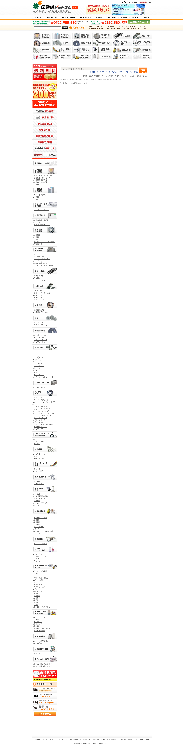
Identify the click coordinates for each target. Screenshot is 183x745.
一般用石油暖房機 (40, 180)
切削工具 (37, 533)
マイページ (106, 72)
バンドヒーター (39, 529)
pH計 (36, 605)
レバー (36, 352)
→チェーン (119, 26)
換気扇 (36, 239)
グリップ (37, 361)
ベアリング (38, 398)
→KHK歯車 (110, 26)
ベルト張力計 (39, 300)
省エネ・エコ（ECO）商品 (43, 531)
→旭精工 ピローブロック (113, 28)
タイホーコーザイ (40, 556)
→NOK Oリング (130, 26)
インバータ (38, 261)
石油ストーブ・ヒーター (43, 178)
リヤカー (37, 505)
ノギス (36, 576)
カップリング (39, 323)
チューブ (37, 469)
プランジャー (39, 366)
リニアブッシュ (39, 342)
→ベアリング (145, 28)
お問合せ (129, 739)
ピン (35, 370)
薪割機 (36, 626)
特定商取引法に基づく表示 (137, 76)
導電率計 (37, 596)
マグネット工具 (39, 587)
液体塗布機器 (39, 484)
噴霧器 (36, 619)
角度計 (36, 593)
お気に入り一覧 (95, 72)
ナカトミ (37, 654)
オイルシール (39, 441)
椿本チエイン (39, 276)
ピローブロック (39, 420)
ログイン (114, 72)
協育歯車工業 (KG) (40, 310)
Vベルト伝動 (38, 291)
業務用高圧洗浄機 (40, 518)
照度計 (36, 600)
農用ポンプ (38, 624)
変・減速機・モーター (80, 80)
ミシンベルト (39, 295)
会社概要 (96, 739)
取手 (35, 372)
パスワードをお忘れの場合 (128, 72)
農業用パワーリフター (42, 628)
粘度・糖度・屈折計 (41, 578)
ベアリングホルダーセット (43, 377)
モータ (36, 254)
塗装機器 (37, 481)
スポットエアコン (40, 195)
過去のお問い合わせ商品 (43, 666)
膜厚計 (36, 602)
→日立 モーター (142, 26)
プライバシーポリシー (141, 739)
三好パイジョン (39, 387)
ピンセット (38, 589)
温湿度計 (37, 598)
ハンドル (37, 359)
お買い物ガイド (86, 739)
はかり (36, 573)
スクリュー (38, 368)
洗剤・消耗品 (39, 527)
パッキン (37, 444)
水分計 (36, 582)
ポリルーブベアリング (42, 409)
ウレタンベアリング (41, 411)
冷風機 (36, 197)
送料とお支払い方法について (93, 76)
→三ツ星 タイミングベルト (130, 28)
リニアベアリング (40, 429)
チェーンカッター (40, 280)
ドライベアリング (40, 418)
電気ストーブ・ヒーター (43, 176)
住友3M (37, 559)
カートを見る (105, 739)
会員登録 (114, 739)
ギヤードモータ (39, 256)
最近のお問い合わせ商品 (43, 664)
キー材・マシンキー (41, 335)
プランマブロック (40, 422)
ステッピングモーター (42, 259)
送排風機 (37, 235)
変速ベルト (38, 297)
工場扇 (36, 199)
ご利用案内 (59, 739)
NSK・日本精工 (39, 459)
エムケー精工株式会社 (42, 641)
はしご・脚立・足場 (41, 503)
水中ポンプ (38, 622)
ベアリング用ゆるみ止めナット (45, 424)
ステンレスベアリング (42, 407)
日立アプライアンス (41, 210)
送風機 (36, 237)
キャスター (38, 494)
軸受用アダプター (40, 427)
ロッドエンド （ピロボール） (44, 413)
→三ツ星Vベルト (99, 26)
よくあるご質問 (48, 739)
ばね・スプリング (40, 340)
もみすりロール (39, 617)
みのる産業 (38, 643)
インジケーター (39, 357)
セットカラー (39, 337)
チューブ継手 (39, 471)
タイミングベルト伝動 (42, 293)
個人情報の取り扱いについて (115, 76)
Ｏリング (37, 439)
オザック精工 (39, 456)
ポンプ (36, 515)
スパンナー (38, 363)
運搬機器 (37, 501)
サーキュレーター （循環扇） (44, 242)
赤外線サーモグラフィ (42, 607)
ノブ (35, 355)
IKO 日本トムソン (40, 454)
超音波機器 (38, 585)
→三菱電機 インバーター (95, 28)
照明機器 (37, 522)
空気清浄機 (38, 244)
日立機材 (37, 278)
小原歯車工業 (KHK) (41, 312)
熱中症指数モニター (41, 591)
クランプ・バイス (40, 544)
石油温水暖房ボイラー (42, 225)
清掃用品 (37, 524)
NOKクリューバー (40, 554)
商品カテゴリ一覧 (66, 80)
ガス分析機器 (39, 580)
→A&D (90, 26)
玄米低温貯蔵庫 (39, 631)
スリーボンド (39, 561)
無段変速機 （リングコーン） (44, 263)
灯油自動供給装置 (40, 182)
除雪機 (36, 184)
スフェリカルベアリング (43, 415)
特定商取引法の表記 (72, 739)
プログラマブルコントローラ (44, 265)
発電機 (36, 520)
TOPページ (37, 739)
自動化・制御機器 (40, 571)
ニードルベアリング (41, 400)
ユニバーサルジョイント (43, 325)
